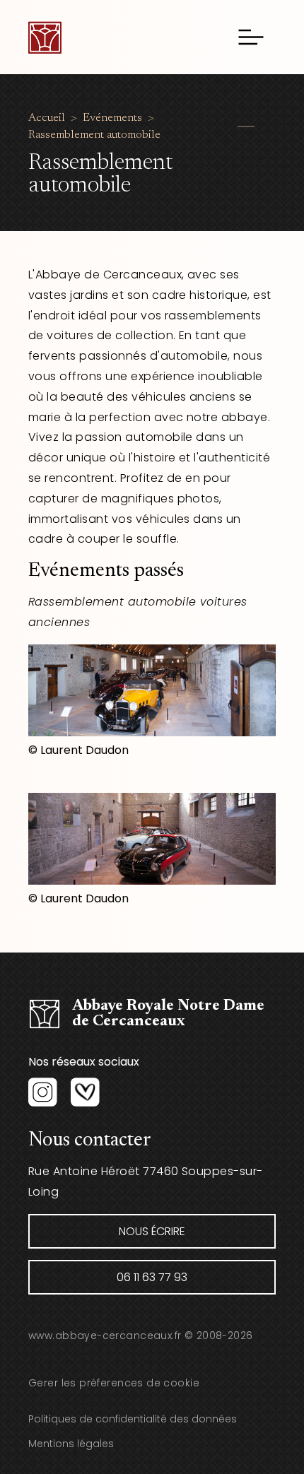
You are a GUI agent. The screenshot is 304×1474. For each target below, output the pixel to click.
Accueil (46, 118)
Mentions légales (71, 1444)
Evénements (112, 118)
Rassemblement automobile (94, 135)
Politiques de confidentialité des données (132, 1419)
